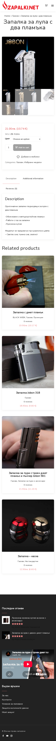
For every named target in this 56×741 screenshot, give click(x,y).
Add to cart (23, 147)
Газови (15, 15)
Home (7, 15)
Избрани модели (32, 162)
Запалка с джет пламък (28, 312)
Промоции (38, 317)
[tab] (11, 179)
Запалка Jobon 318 (28, 392)
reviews (28, 321)
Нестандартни (31, 561)
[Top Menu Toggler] (52, 5)
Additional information (33, 178)
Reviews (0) (11, 188)
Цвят (7, 138)
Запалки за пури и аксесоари (31, 481)
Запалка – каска (28, 556)
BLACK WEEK (19, 317)
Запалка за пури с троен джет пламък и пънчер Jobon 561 (28, 474)
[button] (47, 5)
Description (11, 178)
